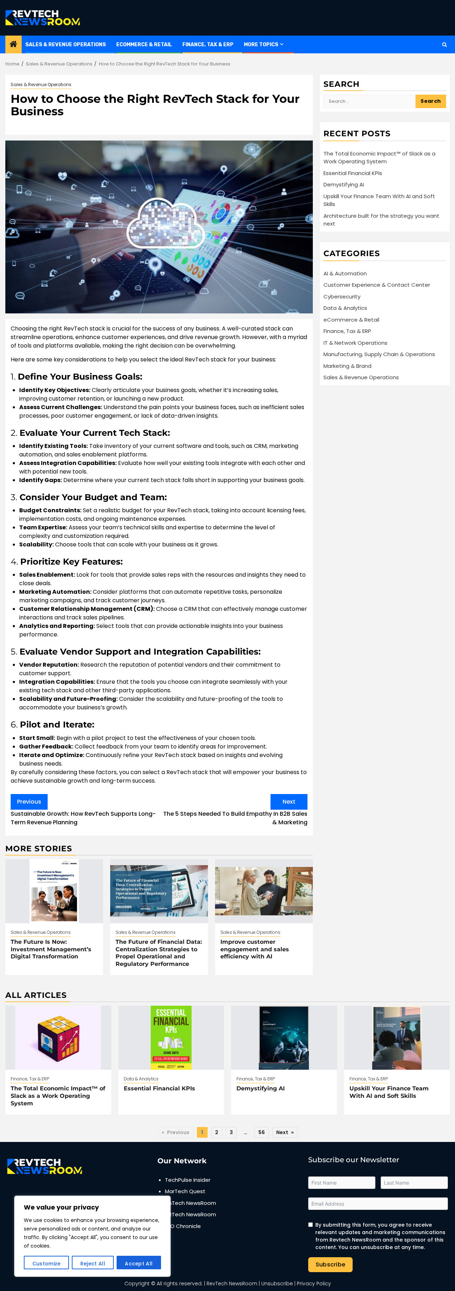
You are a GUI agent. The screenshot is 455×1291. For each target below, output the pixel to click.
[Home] (13, 45)
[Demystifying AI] (284, 1038)
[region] (92, 1236)
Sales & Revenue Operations (65, 45)
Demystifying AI (343, 184)
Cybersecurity (341, 296)
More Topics (261, 45)
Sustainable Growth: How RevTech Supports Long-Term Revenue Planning (83, 812)
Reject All (92, 1263)
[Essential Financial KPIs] (171, 1038)
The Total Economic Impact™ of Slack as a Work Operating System (379, 157)
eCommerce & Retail (144, 45)
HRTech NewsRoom (190, 1214)
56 (261, 1132)
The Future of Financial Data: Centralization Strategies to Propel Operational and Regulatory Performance (159, 952)
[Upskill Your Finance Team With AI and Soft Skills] (397, 1038)
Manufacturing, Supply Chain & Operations (379, 354)
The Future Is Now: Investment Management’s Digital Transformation (51, 949)
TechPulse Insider (187, 1180)
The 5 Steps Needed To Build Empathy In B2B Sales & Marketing (235, 812)
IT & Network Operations (355, 342)
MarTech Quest (185, 1191)
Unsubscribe (277, 1283)
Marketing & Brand (347, 366)
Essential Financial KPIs (352, 173)
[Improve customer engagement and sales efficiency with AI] (264, 891)
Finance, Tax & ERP (208, 45)
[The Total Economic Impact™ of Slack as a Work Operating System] (58, 1038)
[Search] (444, 45)
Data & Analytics (345, 308)
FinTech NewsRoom (190, 1203)
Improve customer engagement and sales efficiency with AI (254, 949)
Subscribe (331, 1264)
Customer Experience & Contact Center (376, 285)
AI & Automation (345, 273)
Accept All (138, 1263)
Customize (46, 1263)
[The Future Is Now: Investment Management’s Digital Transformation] (54, 891)
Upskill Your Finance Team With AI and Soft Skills (389, 1092)
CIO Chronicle (183, 1226)
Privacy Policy (314, 1283)
